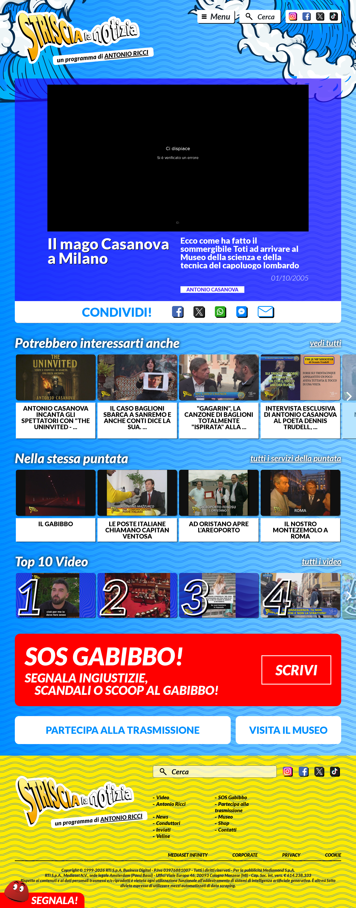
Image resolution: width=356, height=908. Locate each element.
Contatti (227, 829)
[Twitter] (320, 16)
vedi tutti (325, 343)
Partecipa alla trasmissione (123, 730)
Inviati (163, 829)
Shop (223, 823)
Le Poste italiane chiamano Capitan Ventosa (137, 530)
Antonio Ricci (171, 804)
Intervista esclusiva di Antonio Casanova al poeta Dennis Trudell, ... (300, 417)
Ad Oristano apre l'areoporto (219, 527)
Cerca (266, 16)
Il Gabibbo (55, 524)
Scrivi (296, 669)
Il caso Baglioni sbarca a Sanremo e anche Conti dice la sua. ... (137, 417)
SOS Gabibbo (232, 797)
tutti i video (321, 561)
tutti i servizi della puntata (295, 458)
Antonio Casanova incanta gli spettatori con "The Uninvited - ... (55, 417)
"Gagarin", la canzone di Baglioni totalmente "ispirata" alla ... (218, 417)
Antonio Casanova (212, 289)
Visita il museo (288, 730)
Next (349, 396)
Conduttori (168, 823)
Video (162, 797)
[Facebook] (306, 16)
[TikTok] (334, 16)
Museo (225, 816)
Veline (163, 836)
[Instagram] (293, 16)
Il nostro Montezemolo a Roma (300, 530)
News (162, 816)
